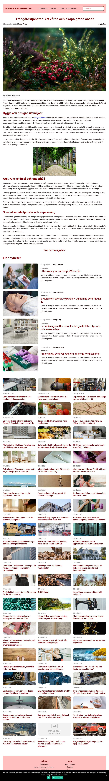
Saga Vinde (22, 24)
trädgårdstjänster (40, 118)
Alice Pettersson (58, 347)
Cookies (61, 8)
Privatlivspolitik (57, 778)
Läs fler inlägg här (54, 250)
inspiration (102, 24)
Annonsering (43, 8)
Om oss (53, 8)
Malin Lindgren (58, 265)
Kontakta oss (71, 8)
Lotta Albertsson (58, 292)
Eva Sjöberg (57, 320)
